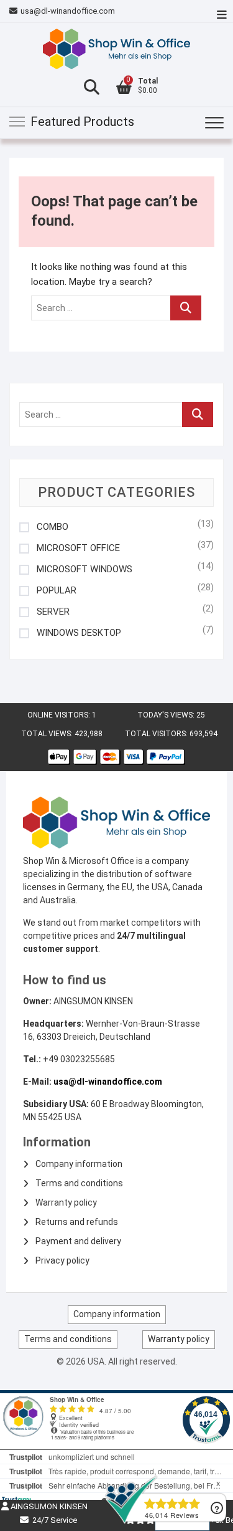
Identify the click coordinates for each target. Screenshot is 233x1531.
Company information (78, 1164)
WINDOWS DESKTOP (79, 633)
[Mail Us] (15, 11)
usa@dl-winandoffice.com (68, 11)
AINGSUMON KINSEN (48, 1506)
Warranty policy (66, 1202)
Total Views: (48, 733)
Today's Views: (166, 715)
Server (53, 612)
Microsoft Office (78, 548)
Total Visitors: (157, 733)
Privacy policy (62, 1260)
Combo (52, 527)
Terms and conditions (79, 1183)
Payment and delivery (78, 1241)
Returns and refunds (76, 1222)
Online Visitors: (59, 715)
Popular (56, 590)
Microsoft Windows (84, 569)
